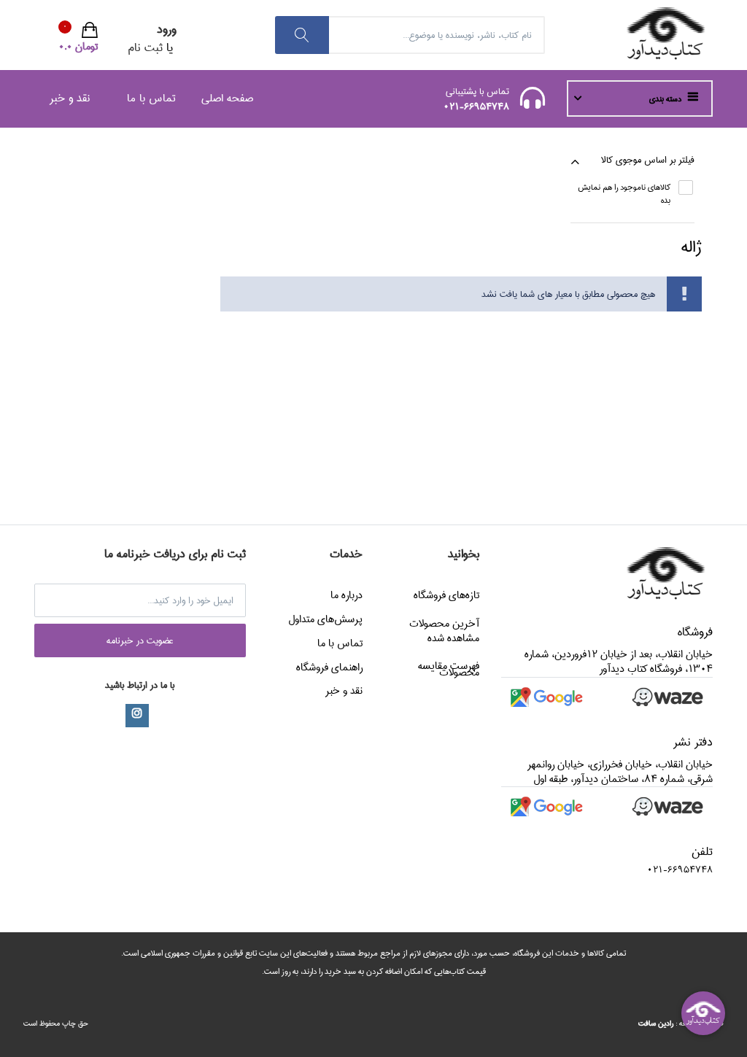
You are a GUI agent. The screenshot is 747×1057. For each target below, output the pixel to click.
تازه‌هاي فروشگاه (446, 595)
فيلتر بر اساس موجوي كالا (647, 160)
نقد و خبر (70, 98)
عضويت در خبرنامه (140, 640)
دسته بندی (666, 99)
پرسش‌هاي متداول (325, 619)
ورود (167, 29)
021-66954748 (476, 106)
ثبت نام (145, 47)
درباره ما (346, 595)
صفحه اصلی (227, 98)
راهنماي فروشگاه (329, 667)
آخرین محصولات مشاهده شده (444, 631)
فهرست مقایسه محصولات (448, 669)
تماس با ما (151, 98)
